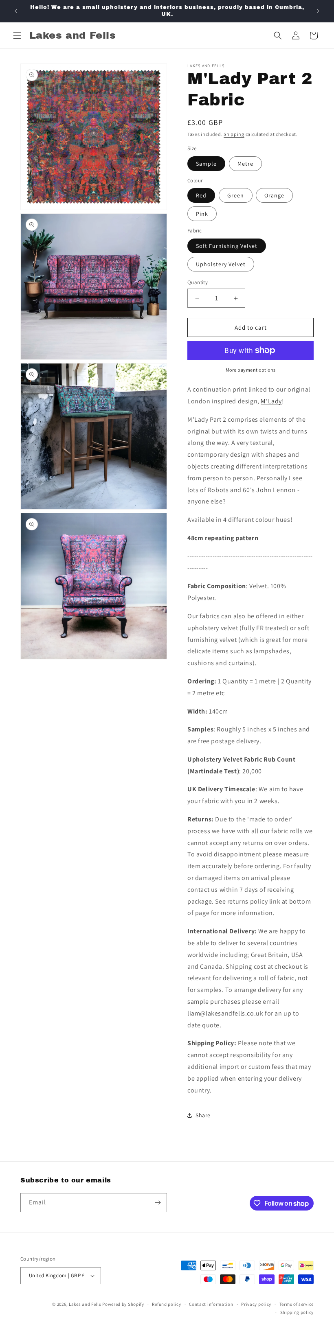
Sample (206, 163)
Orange (274, 195)
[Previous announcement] (16, 11)
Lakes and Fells (85, 1304)
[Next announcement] (318, 11)
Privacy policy (256, 1304)
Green (235, 195)
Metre (245, 163)
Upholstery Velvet (221, 264)
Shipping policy (297, 1312)
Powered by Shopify (123, 1304)
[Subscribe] (158, 1202)
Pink (202, 213)
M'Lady (271, 401)
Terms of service (296, 1304)
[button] (17, 35)
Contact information (211, 1304)
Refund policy (166, 1304)
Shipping (234, 134)
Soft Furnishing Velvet (226, 246)
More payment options (251, 370)
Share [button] (203, 1115)
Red (201, 195)
